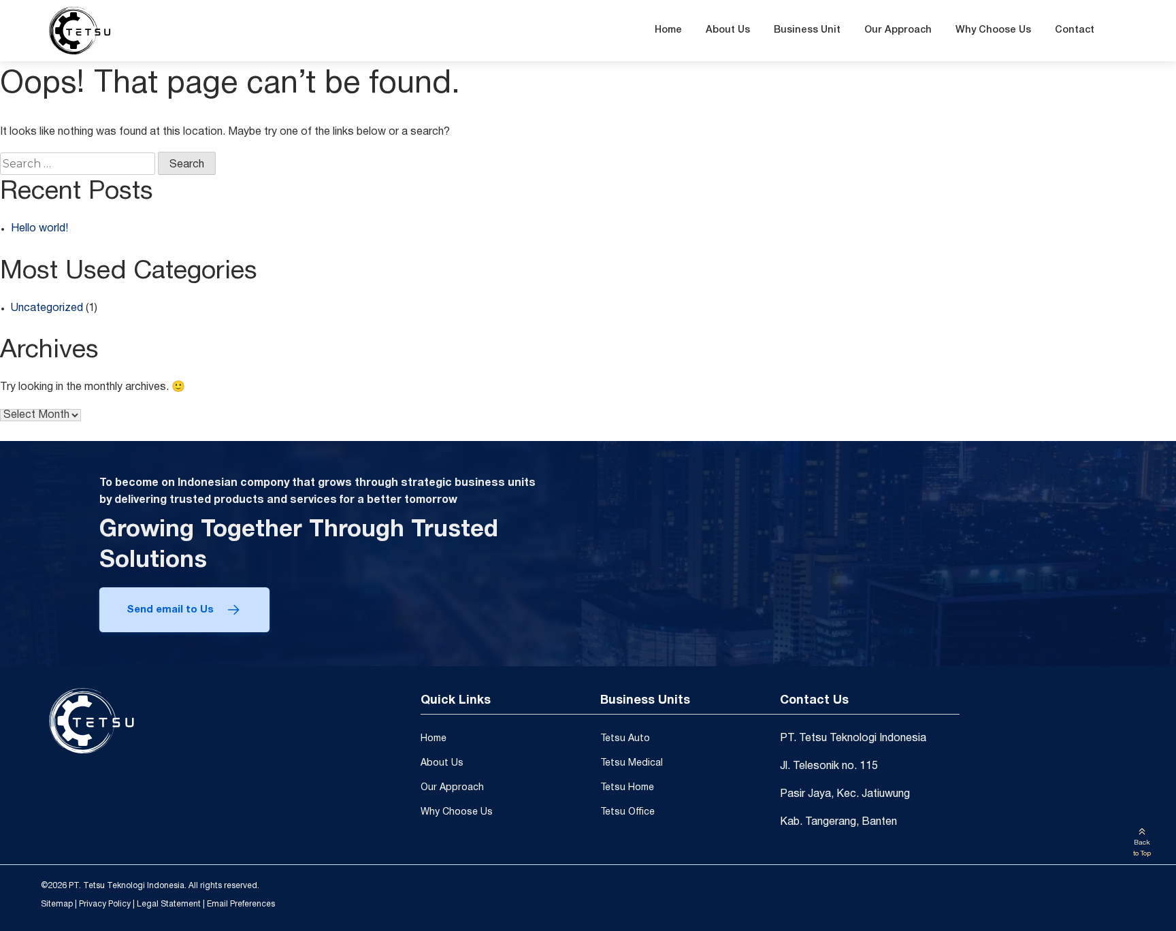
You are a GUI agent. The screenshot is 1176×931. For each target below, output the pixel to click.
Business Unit (807, 30)
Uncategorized (47, 308)
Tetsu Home (627, 787)
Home (668, 30)
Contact (1074, 30)
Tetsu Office (627, 812)
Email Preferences (241, 904)
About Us (728, 30)
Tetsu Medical (631, 763)
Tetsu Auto (625, 738)
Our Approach (898, 30)
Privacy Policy (105, 904)
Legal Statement (169, 904)
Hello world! (39, 228)
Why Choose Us (993, 30)
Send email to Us (170, 610)
